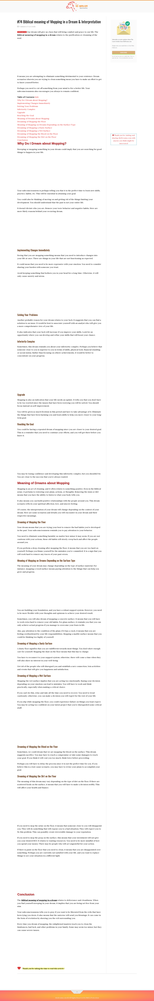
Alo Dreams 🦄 (77, 6)
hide (37, 97)
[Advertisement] (59, 57)
